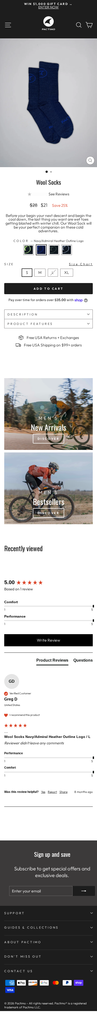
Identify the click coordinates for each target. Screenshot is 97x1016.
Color (48, 240)
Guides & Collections (31, 927)
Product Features (30, 324)
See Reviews (58, 194)
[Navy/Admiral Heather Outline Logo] (42, 256)
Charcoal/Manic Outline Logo (29, 250)
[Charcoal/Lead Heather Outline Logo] (68, 256)
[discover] (48, 488)
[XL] (67, 277)
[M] (41, 277)
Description (22, 314)
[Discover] (48, 414)
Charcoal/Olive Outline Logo (54, 250)
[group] (48, 582)
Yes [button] (43, 792)
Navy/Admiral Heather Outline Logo (41, 250)
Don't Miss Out (23, 956)
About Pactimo (23, 942)
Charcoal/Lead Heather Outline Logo (67, 250)
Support (14, 913)
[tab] (52, 661)
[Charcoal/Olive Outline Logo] (55, 256)
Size (48, 264)
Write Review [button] (48, 640)
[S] (28, 277)
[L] (54, 277)
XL (66, 272)
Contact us (18, 971)
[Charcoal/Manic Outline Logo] (30, 256)
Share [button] (63, 792)
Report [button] (52, 792)
